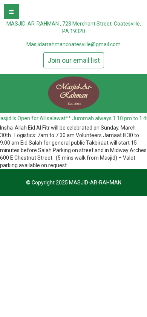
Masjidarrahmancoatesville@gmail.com (73, 44)
